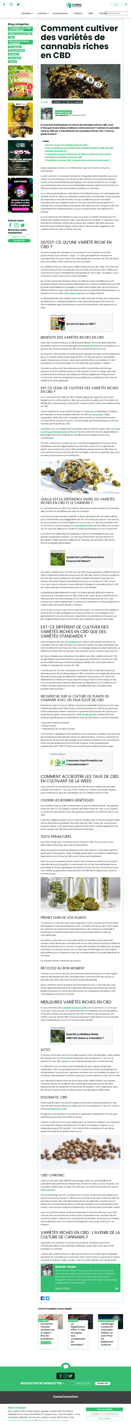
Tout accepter (104, 1409)
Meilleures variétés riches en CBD (64, 157)
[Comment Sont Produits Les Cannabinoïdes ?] (58, 762)
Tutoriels (14, 47)
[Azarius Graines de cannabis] (20, 120)
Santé (12, 61)
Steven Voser (63, 112)
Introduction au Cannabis (19, 42)
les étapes (70, 641)
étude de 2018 (90, 345)
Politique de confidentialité (21, 1420)
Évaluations (16, 50)
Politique (14, 58)
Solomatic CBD (58, 1108)
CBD (11, 37)
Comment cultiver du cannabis (20, 29)
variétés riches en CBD (74, 1007)
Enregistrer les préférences (104, 1413)
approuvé (74, 293)
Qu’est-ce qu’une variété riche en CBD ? (67, 144)
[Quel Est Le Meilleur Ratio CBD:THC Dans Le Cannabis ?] (58, 1036)
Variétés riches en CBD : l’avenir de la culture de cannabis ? (78, 160)
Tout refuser (104, 1418)
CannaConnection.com (74, 4)
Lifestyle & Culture (20, 33)
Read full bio (62, 1288)
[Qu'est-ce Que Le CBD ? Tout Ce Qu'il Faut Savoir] (58, 323)
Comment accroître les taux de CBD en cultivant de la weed (78, 154)
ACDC (64, 1061)
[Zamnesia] (20, 82)
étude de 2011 (89, 714)
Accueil (44, 102)
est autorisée (95, 414)
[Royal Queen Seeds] (20, 157)
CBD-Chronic (48, 1189)
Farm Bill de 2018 (83, 525)
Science (13, 54)
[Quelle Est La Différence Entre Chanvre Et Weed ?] (58, 559)
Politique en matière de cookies (53, 1420)
